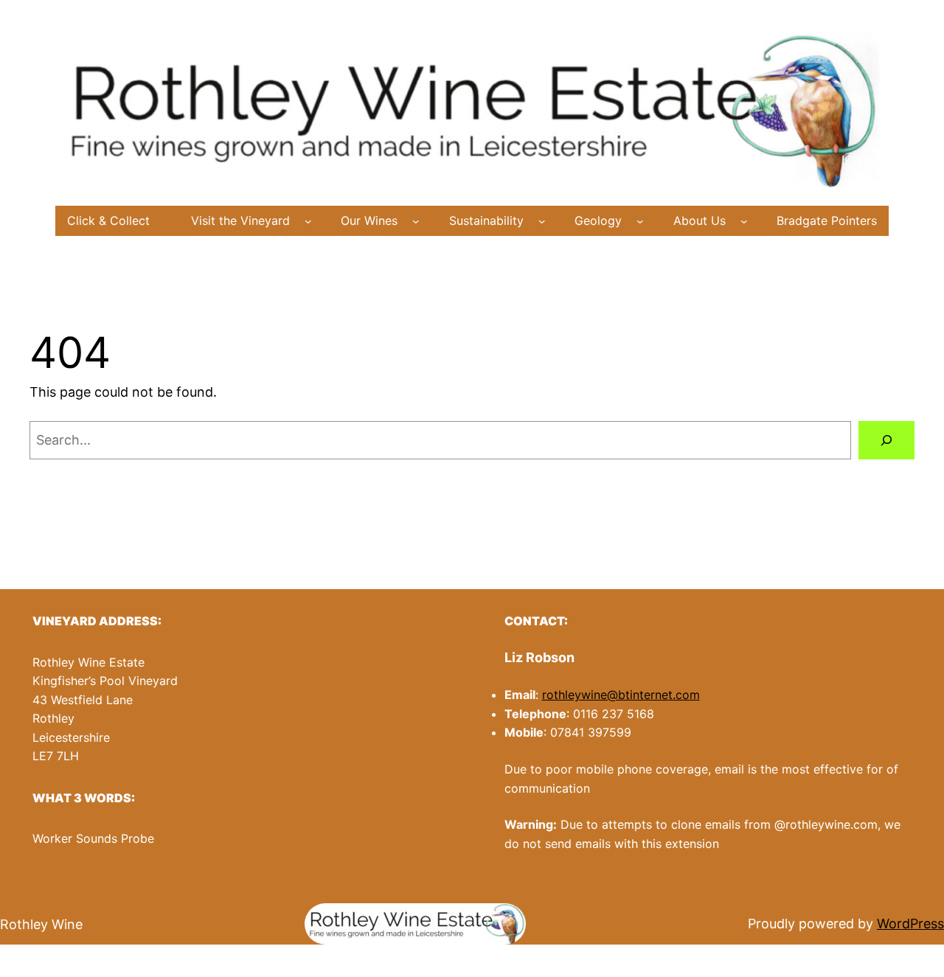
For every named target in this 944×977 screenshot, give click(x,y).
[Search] (886, 440)
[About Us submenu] (744, 221)
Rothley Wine (41, 924)
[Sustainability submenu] (542, 221)
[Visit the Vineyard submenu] (308, 221)
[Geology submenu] (640, 221)
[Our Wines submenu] (416, 221)
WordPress (910, 923)
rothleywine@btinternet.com (621, 694)
